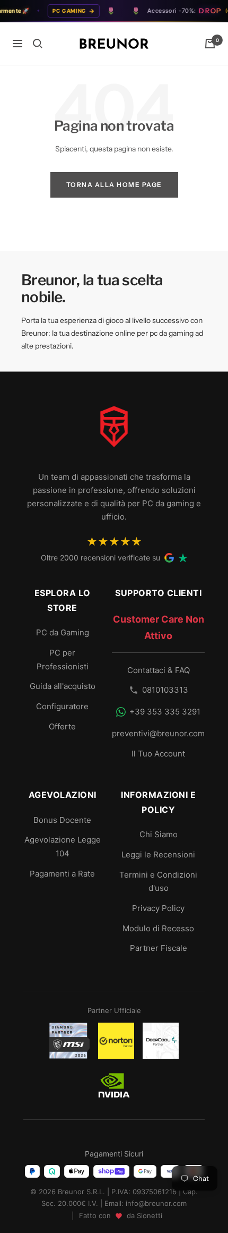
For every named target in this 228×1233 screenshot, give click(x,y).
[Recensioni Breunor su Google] (169, 558)
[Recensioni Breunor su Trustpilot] (183, 558)
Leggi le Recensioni (158, 854)
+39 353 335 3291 (164, 712)
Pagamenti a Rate (62, 874)
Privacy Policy (158, 908)
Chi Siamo (158, 834)
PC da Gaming (62, 632)
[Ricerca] (37, 43)
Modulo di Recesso (158, 928)
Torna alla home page (114, 185)
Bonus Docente (62, 820)
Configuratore (62, 706)
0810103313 (165, 690)
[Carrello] (210, 43)
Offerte (62, 726)
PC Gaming (64, 10)
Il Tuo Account (158, 754)
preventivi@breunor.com (158, 733)
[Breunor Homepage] (114, 431)
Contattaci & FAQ (158, 670)
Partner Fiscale (158, 948)
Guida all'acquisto (62, 686)
